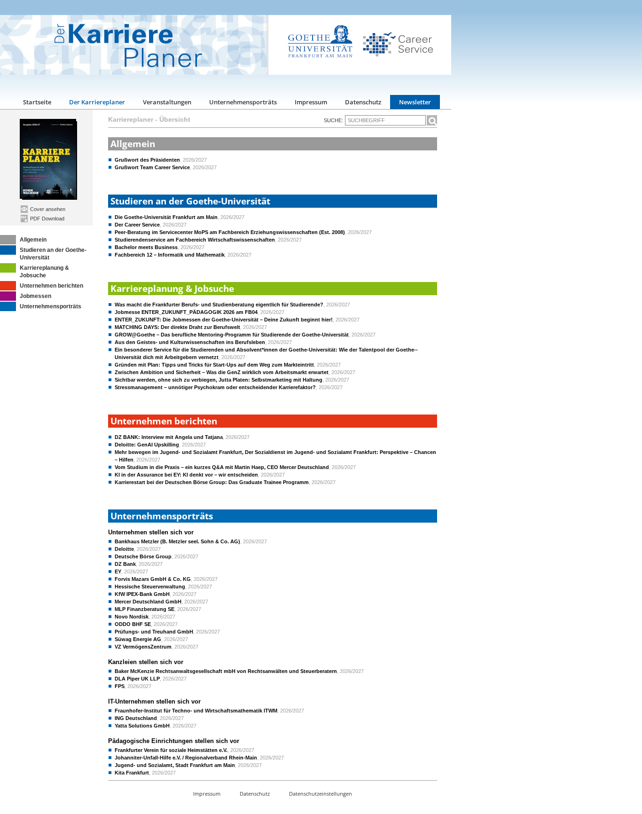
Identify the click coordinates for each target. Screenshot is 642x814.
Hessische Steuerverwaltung (150, 586)
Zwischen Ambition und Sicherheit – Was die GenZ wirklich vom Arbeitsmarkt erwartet (222, 372)
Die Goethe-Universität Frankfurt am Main (166, 217)
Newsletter (415, 102)
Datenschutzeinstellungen (320, 793)
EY (118, 571)
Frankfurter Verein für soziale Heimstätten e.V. (171, 750)
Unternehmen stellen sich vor (151, 532)
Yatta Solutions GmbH (142, 725)
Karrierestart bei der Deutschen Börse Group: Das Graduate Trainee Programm (212, 482)
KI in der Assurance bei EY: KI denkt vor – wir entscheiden (186, 474)
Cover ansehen (47, 209)
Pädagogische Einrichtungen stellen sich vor (173, 740)
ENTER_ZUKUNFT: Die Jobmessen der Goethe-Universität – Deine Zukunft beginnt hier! (224, 319)
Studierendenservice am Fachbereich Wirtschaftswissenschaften (195, 240)
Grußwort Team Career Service (152, 167)
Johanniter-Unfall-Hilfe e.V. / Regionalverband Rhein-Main (186, 757)
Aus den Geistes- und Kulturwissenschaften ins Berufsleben (190, 342)
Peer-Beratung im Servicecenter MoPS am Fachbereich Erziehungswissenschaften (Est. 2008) (230, 232)
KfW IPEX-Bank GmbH (142, 594)
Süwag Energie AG (138, 639)
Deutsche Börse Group (143, 556)
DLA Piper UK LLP (137, 678)
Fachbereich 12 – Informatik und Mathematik (170, 255)
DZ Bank (125, 564)
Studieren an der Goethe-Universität (53, 254)
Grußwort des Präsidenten (147, 160)
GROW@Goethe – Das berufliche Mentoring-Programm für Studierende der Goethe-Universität (232, 334)
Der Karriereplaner (97, 102)
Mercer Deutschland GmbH (148, 601)
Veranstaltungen (167, 102)
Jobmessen (35, 296)
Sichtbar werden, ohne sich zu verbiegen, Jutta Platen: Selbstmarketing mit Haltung (218, 380)
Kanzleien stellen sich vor (145, 661)
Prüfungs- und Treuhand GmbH (154, 631)
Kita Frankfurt (132, 772)
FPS (120, 686)
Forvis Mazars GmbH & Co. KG (153, 579)
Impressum (311, 102)
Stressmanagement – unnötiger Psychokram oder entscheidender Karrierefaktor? (215, 387)
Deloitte (124, 549)
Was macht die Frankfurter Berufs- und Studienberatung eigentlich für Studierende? (219, 304)
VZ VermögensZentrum (143, 647)
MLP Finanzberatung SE (144, 609)
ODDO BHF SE (133, 624)
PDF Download (46, 218)
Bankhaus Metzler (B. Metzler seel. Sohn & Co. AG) (177, 541)
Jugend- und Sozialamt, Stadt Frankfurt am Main (175, 765)
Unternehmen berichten (51, 285)
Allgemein (33, 239)
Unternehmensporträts (243, 102)
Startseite (37, 102)
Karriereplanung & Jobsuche (44, 272)
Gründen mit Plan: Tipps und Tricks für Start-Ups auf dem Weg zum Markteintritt (214, 365)
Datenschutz (363, 102)
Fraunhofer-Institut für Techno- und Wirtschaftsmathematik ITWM (196, 710)
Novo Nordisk (132, 616)
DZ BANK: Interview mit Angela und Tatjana (169, 437)
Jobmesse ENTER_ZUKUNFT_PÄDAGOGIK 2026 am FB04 (186, 312)
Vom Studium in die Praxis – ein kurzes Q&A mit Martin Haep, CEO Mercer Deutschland (222, 467)
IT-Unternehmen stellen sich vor (154, 701)
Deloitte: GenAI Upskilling (147, 444)
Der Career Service (137, 224)
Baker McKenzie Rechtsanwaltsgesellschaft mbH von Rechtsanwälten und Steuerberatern (226, 671)
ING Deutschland (136, 718)
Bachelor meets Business (146, 247)
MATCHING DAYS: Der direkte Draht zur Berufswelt (177, 327)
